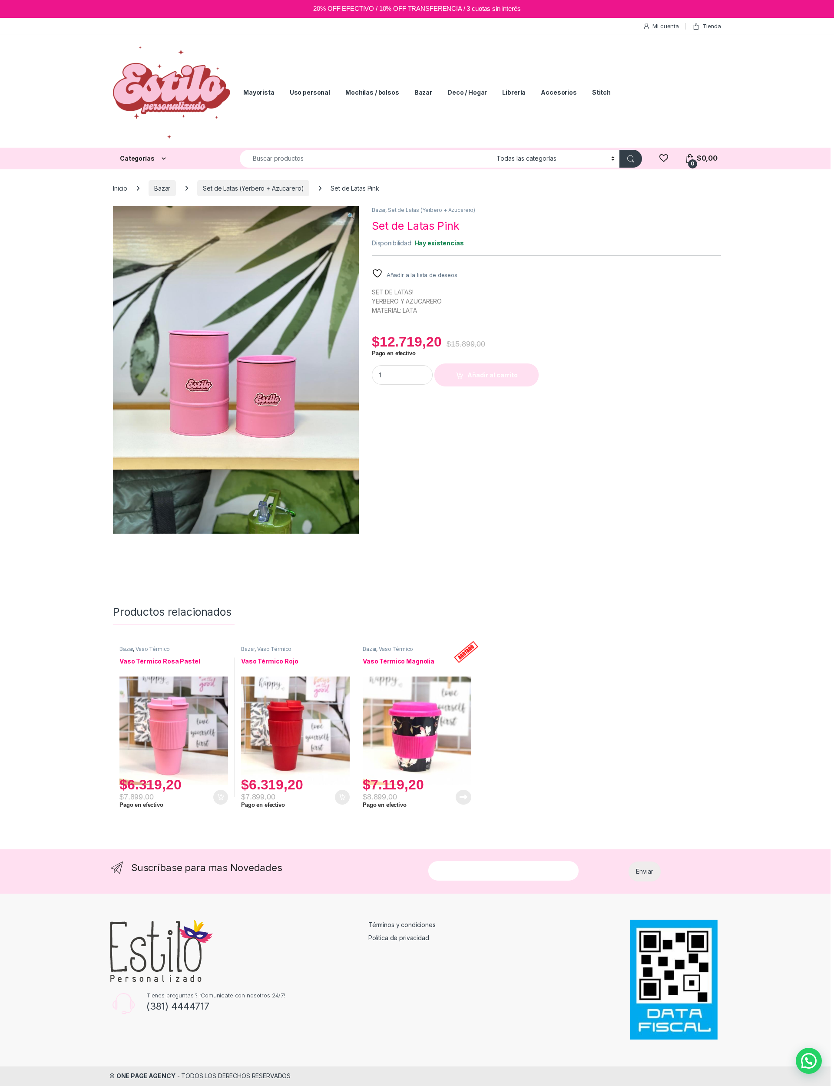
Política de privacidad (398, 937)
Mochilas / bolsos (372, 92)
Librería (514, 92)
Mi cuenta (665, 26)
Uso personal (310, 92)
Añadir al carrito (492, 375)
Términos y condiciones (402, 924)
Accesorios (559, 92)
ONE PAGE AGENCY (145, 1075)
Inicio (120, 188)
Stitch (601, 92)
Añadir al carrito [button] (219, 797)
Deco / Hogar (467, 92)
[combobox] (366, 159)
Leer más (463, 797)
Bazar (423, 92)
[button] (350, 216)
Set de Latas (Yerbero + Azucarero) (253, 188)
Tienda (711, 26)
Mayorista (259, 92)
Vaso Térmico (153, 649)
